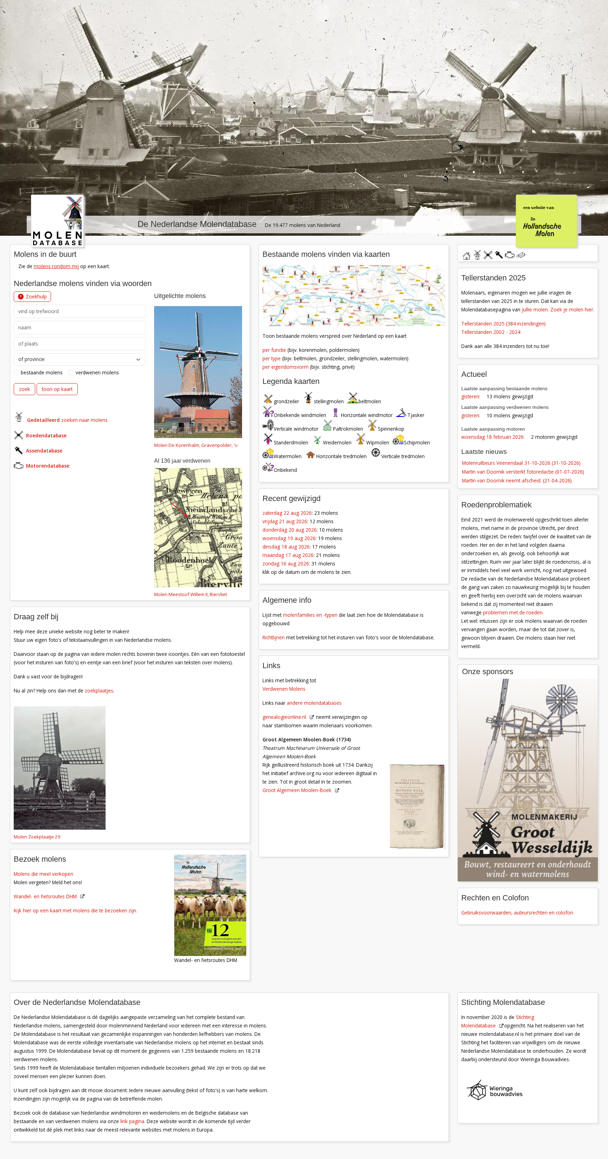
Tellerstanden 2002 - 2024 (490, 331)
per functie (274, 349)
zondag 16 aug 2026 (285, 563)
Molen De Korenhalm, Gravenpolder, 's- (196, 445)
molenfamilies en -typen (310, 615)
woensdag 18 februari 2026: (493, 436)
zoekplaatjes (99, 690)
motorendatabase (510, 253)
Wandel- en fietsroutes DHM (45, 896)
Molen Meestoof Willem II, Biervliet (190, 594)
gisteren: (470, 396)
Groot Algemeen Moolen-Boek (296, 790)
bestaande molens (42, 372)
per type (271, 358)
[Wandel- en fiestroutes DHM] (214, 904)
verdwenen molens (97, 372)
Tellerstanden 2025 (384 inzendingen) (503, 323)
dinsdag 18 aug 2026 (286, 546)
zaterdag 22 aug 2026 (287, 512)
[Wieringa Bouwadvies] (531, 1091)
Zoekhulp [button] (36, 296)
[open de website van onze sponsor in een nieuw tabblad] (528, 779)
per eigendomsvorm (285, 366)
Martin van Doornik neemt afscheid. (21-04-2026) (517, 480)
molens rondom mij (56, 265)
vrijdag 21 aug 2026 (284, 521)
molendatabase (477, 253)
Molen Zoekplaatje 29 (37, 836)
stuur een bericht (521, 254)
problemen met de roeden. (513, 612)
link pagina (132, 1121)
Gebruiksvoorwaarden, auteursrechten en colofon (517, 912)
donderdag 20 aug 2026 (289, 529)
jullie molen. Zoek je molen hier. (558, 309)
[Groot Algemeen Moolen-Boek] (421, 754)
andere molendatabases (314, 702)
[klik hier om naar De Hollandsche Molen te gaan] (546, 220)
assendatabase (499, 253)
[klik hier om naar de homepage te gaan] (57, 220)
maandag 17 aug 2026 (288, 555)
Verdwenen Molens (283, 688)
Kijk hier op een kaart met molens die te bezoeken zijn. (75, 910)
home (466, 253)
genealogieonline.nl (284, 717)
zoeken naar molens (67, 419)
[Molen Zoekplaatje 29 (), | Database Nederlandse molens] (60, 768)
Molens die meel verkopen (43, 873)
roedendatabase (488, 253)
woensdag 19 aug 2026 (289, 538)
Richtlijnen (273, 637)
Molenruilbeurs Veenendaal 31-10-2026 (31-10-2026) (521, 462)
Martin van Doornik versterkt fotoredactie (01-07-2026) (523, 471)
